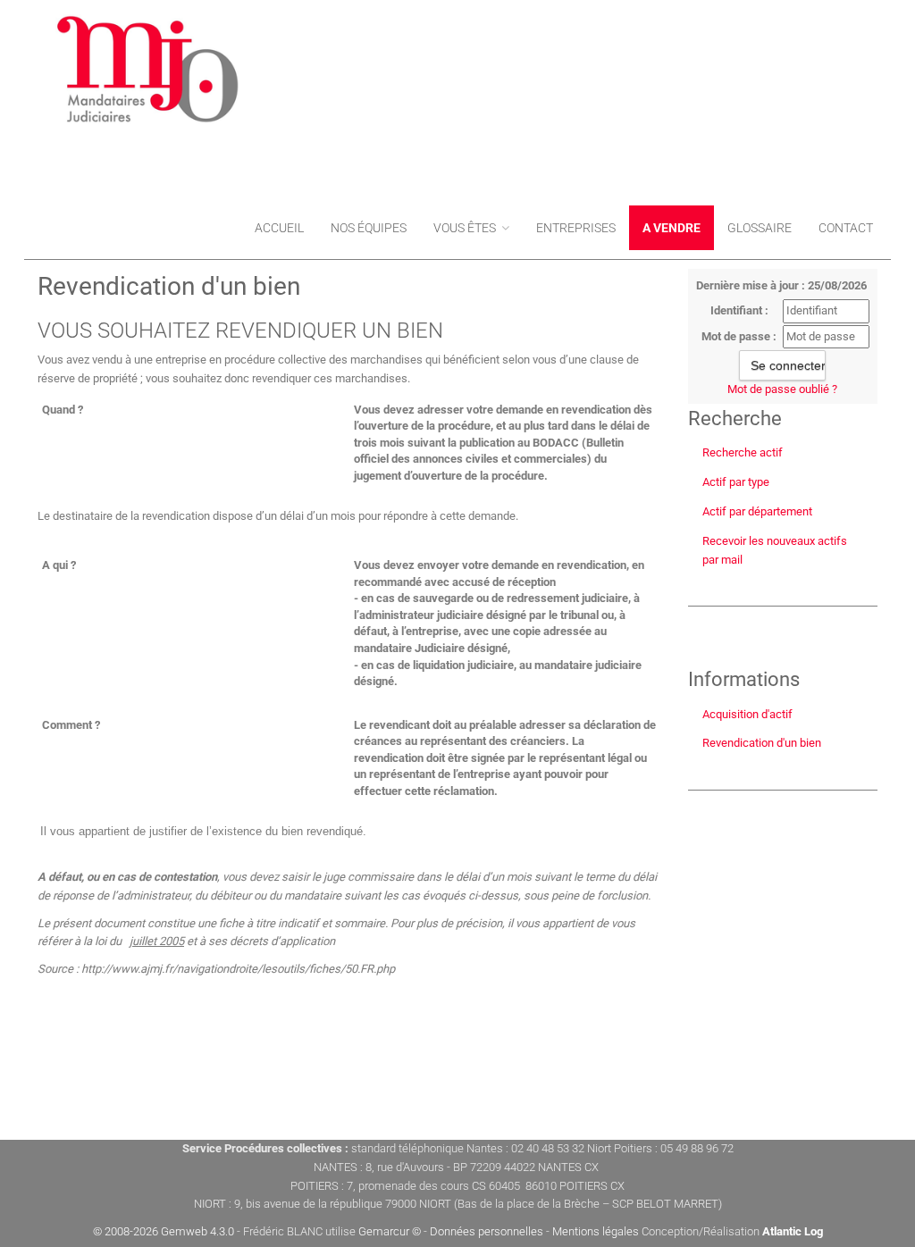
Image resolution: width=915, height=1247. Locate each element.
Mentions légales (595, 1231)
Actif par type (735, 482)
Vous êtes (466, 228)
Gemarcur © (389, 1231)
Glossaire (759, 228)
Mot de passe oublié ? (782, 389)
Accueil (279, 228)
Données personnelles (486, 1231)
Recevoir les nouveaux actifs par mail (774, 550)
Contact (845, 228)
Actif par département (757, 511)
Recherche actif (742, 452)
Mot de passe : (738, 336)
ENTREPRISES (576, 228)
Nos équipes (369, 228)
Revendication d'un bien (761, 742)
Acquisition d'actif (747, 714)
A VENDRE (671, 228)
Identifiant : (739, 310)
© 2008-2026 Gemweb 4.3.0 (163, 1231)
